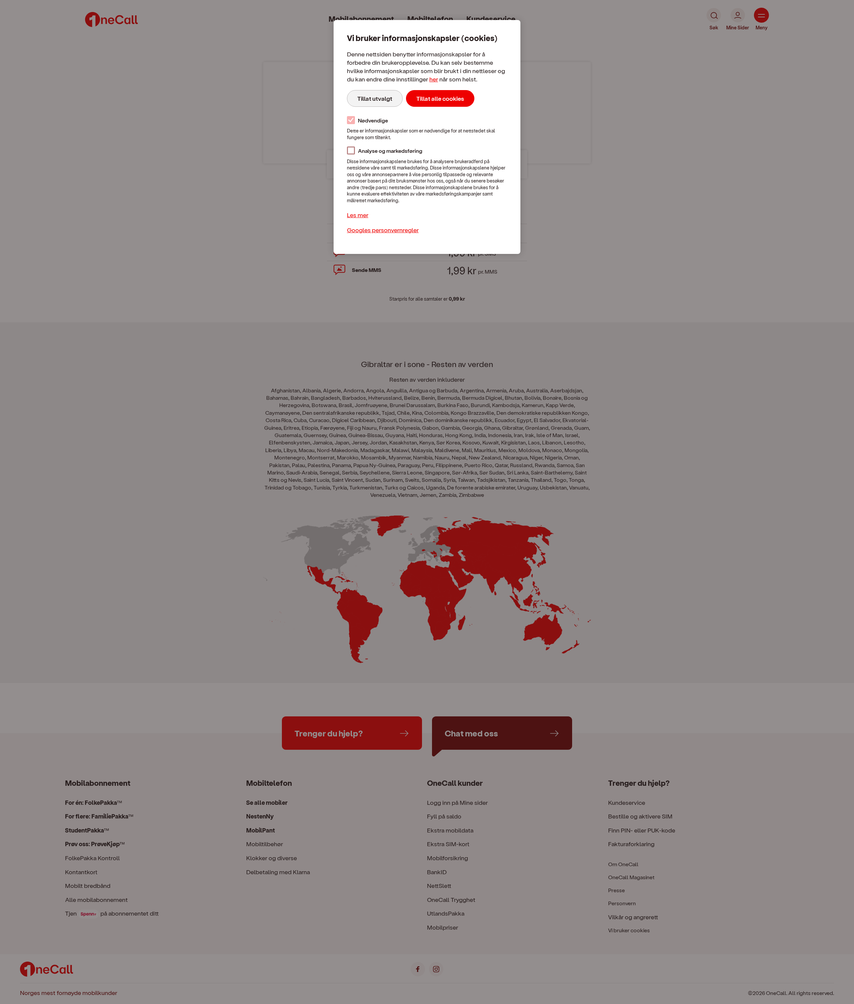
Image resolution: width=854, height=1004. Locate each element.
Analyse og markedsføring (390, 150)
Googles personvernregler (383, 229)
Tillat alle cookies (440, 98)
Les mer (357, 214)
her (433, 78)
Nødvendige (373, 120)
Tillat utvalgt (374, 98)
